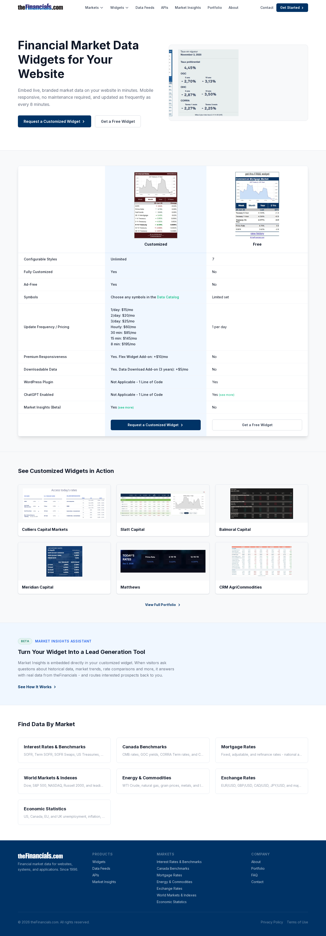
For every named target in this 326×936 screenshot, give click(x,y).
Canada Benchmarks (173, 868)
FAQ (254, 875)
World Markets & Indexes (176, 895)
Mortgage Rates (169, 875)
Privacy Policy (272, 922)
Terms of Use (297, 922)
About (233, 7)
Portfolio (215, 7)
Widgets (117, 7)
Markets (92, 7)
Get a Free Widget (118, 121)
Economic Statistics (172, 902)
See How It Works (35, 686)
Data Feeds (145, 7)
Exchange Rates (169, 888)
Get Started (290, 7)
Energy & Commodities (174, 882)
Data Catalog (168, 297)
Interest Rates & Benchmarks (179, 862)
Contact (266, 7)
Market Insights (188, 7)
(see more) (226, 395)
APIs (164, 7)
